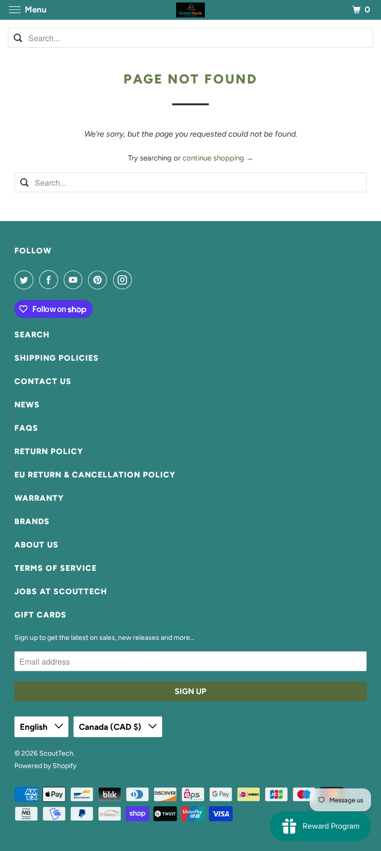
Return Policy (48, 451)
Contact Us (42, 381)
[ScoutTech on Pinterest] (99, 279)
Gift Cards (40, 614)
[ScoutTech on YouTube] (75, 279)
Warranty (39, 498)
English (35, 727)
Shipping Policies (56, 358)
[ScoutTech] (190, 9)
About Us (36, 544)
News (27, 404)
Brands (32, 521)
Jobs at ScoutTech (60, 591)
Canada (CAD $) (111, 727)
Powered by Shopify (45, 766)
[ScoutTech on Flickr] (139, 279)
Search (32, 334)
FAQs (26, 428)
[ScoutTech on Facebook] (50, 279)
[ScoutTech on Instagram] (124, 279)
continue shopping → (218, 158)
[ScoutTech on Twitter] (25, 279)
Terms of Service (55, 568)
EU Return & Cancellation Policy (95, 474)
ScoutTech (56, 753)
